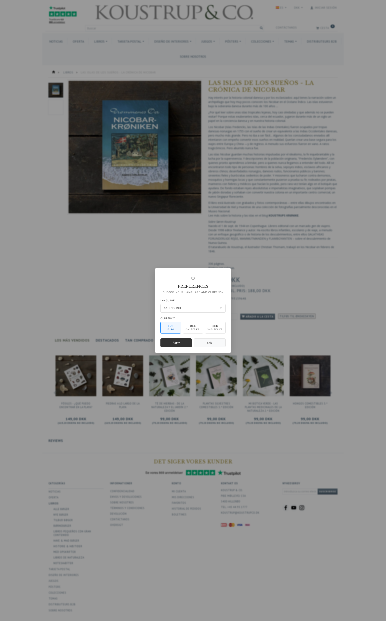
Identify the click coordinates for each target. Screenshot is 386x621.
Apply (176, 342)
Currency (167, 318)
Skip (209, 342)
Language (167, 300)
